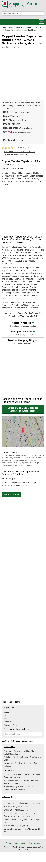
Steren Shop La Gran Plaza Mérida (22, 830)
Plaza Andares (16, 825)
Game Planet (9, 721)
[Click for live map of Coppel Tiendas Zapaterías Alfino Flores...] (23, 431)
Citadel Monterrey (17, 816)
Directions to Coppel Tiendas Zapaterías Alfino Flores (23, 409)
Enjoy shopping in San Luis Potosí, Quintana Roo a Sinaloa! (19, 788)
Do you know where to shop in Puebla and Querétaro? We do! (22, 775)
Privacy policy (34, 843)
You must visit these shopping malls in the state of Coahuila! (22, 782)
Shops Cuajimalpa (18, 809)
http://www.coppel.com (21, 131)
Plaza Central (16, 806)
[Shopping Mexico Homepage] (23, 5)
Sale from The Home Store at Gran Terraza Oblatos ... (22, 758)
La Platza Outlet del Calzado (22, 803)
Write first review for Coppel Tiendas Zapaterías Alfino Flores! (19, 153)
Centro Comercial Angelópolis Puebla (22, 821)
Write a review (11, 494)
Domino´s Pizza (11, 725)
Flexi (6, 718)
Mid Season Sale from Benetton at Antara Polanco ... (22, 764)
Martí (6, 715)
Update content (20, 843)
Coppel (19, 140)
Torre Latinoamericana (19, 813)
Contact (9, 843)
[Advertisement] (23, 74)
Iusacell (7, 712)
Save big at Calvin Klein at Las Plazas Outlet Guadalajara (20, 752)
